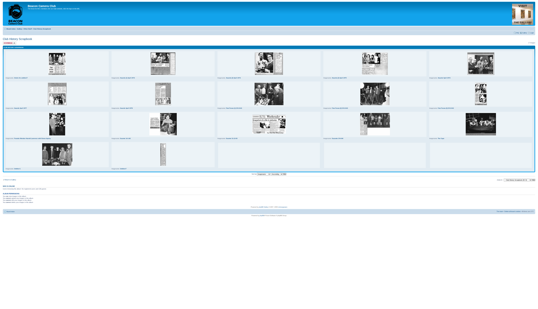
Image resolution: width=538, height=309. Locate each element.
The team (500, 211)
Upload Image (7, 42)
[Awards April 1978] (163, 104)
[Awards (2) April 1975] (375, 74)
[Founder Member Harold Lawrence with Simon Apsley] (57, 135)
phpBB (262, 215)
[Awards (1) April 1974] (163, 74)
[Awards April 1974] (480, 74)
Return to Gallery (10, 180)
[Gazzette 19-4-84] (375, 135)
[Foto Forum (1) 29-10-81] (269, 104)
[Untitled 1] (57, 165)
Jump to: (500, 180)
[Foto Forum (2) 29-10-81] (374, 104)
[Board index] (16, 13)
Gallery (19, 29)
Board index (11, 29)
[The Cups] (481, 135)
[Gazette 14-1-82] (163, 135)
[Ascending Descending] (279, 174)
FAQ (517, 33)
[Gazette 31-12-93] (269, 133)
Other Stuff (28, 29)
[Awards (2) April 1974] (269, 74)
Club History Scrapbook (42, 29)
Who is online (9, 186)
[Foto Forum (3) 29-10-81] (481, 104)
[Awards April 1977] (57, 104)
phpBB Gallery (263, 207)
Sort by (254, 174)
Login (532, 33)
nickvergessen (282, 207)
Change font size (532, 28)
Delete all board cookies (512, 211)
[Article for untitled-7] (57, 74)
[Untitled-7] (163, 165)
